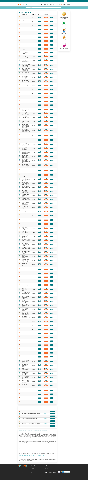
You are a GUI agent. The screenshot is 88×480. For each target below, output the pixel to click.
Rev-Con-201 (25, 297)
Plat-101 (25, 309)
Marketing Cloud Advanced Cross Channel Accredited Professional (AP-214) (26, 29)
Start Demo (46, 17)
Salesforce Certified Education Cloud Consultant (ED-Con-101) (26, 109)
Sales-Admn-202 (25, 301)
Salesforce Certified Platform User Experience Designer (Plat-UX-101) (25, 183)
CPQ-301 (26, 361)
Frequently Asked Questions (35, 475)
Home (39, 4)
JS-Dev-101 (25, 236)
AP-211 (26, 244)
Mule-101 (26, 256)
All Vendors (43, 4)
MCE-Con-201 (25, 207)
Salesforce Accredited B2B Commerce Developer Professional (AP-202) (26, 69)
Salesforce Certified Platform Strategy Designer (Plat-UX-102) (26, 179)
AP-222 (26, 211)
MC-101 (25, 313)
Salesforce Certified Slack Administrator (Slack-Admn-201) (26, 187)
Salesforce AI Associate (25, 72)
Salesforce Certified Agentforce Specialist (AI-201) (25, 81)
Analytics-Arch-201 (26, 325)
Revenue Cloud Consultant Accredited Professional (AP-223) (26, 52)
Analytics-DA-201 (26, 333)
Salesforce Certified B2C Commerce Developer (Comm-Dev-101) (25, 93)
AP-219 (26, 252)
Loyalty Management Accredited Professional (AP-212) (25, 25)
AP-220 (23, 413)
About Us (32, 468)
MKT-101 (25, 349)
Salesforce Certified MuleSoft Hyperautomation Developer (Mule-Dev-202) (26, 152)
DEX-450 (26, 381)
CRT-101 (26, 377)
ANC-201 (26, 398)
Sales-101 (25, 305)
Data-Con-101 (26, 240)
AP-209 (25, 289)
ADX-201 (25, 373)
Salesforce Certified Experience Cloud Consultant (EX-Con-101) (25, 113)
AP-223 (25, 281)
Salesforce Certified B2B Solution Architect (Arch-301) (25, 85)
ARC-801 (26, 337)
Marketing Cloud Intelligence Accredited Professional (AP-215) (25, 33)
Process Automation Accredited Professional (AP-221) (25, 48)
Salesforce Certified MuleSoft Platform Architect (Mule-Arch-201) (26, 156)
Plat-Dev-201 (26, 232)
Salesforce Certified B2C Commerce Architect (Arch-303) (26, 89)
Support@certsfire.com (52, 472)
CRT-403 (26, 345)
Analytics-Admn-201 (26, 317)
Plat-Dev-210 (25, 321)
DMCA (32, 476)
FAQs (48, 4)
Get (52, 413)
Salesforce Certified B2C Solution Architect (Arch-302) (25, 97)
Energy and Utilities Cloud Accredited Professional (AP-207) (25, 21)
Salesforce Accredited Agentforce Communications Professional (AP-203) (26, 56)
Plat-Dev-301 (26, 199)
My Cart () (59, 4)
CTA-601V (23, 425)
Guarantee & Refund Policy (35, 473)
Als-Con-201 (25, 228)
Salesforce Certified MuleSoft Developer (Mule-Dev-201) (26, 144)
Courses (32, 469)
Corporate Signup (47, 469)
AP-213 (25, 191)
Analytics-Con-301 (26, 329)
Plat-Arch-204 (26, 248)
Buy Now (52, 17)
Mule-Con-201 (24, 423)
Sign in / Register (66, 4)
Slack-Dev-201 (24, 418)
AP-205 (26, 285)
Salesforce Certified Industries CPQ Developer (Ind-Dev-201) (25, 121)
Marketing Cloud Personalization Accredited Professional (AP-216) (26, 37)
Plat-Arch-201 (26, 220)
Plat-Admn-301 (26, 273)
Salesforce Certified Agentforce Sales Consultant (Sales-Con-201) (26, 77)
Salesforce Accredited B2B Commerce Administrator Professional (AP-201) (26, 65)
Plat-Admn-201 (26, 277)
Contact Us (52, 4)
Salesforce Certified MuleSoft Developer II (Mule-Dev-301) (25, 148)
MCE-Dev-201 (25, 260)
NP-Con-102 (25, 203)
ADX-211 (25, 365)
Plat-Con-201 (25, 195)
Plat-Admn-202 (26, 269)
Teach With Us (33, 472)
